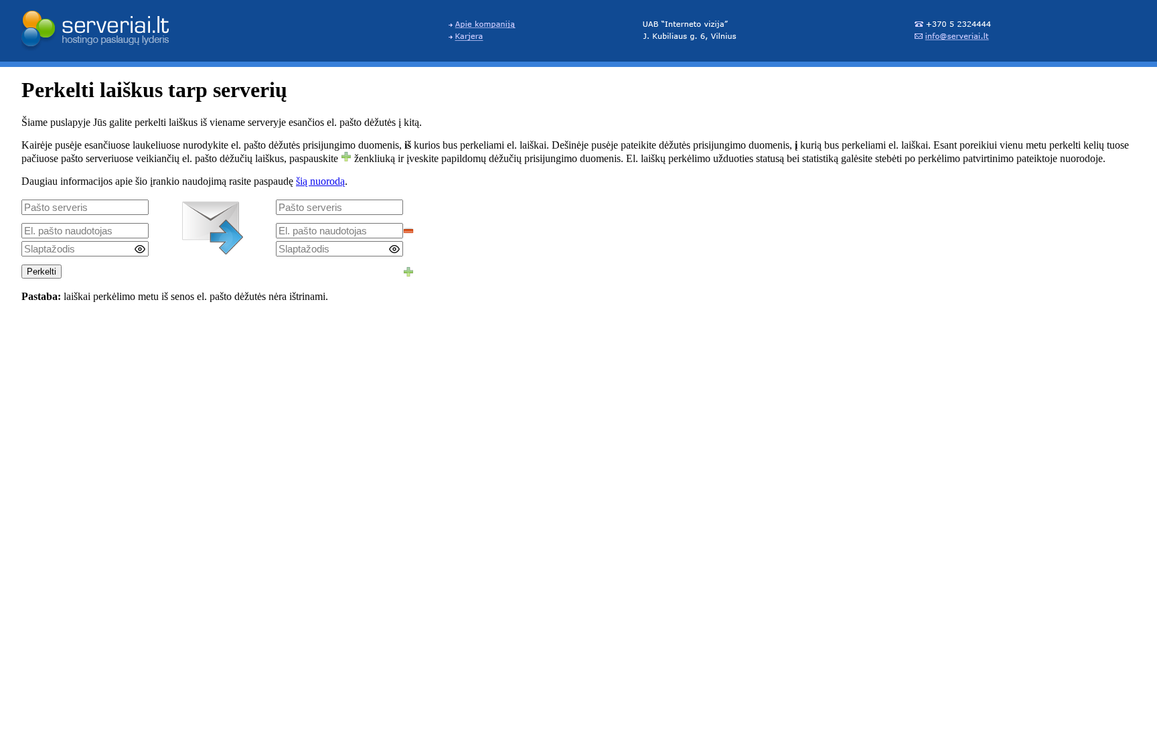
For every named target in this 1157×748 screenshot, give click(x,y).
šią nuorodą (320, 181)
